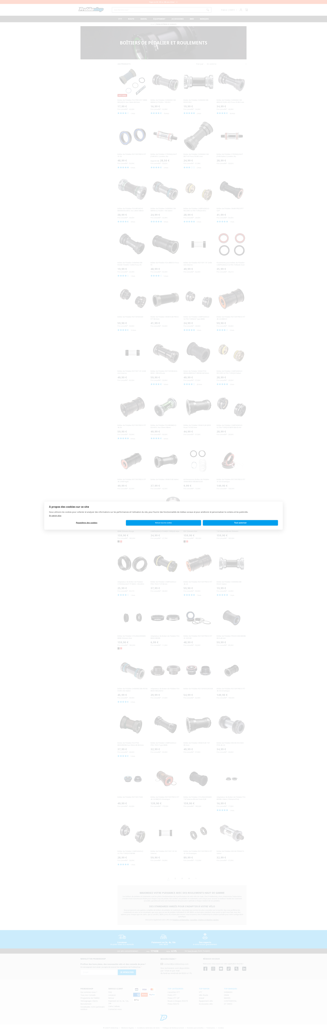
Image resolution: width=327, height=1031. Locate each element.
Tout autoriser (240, 523)
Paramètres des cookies (86, 523)
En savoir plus (55, 515)
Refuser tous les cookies (163, 523)
